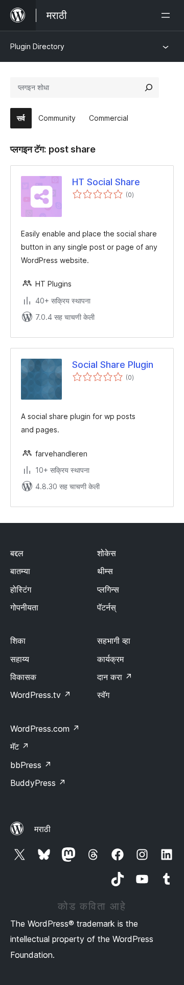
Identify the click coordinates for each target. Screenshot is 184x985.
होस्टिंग (20, 589)
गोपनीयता (24, 607)
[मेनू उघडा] (167, 15)
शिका (18, 641)
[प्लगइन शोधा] (149, 87)
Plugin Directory (37, 46)
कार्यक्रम (110, 659)
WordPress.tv (40, 695)
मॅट (19, 746)
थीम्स (105, 571)
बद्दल (17, 553)
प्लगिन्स (108, 589)
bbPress (31, 765)
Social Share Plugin (112, 364)
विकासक (23, 677)
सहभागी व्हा (113, 641)
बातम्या (20, 571)
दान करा (114, 677)
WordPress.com (45, 729)
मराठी (42, 829)
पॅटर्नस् (106, 607)
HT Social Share (106, 182)
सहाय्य (19, 659)
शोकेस (106, 553)
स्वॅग (103, 695)
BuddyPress (38, 783)
